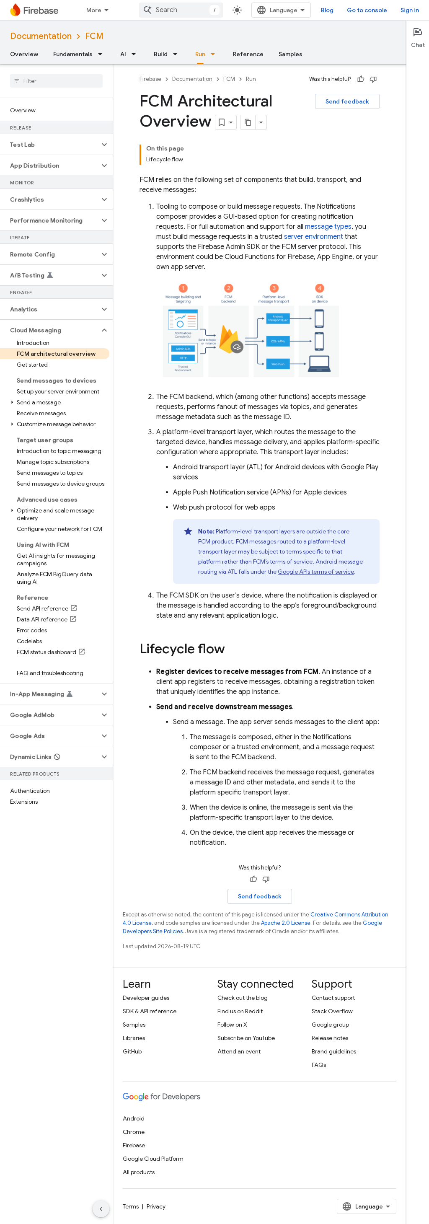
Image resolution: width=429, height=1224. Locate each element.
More (93, 10)
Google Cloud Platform (153, 1158)
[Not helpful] (373, 79)
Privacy (156, 1206)
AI (123, 54)
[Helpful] (360, 79)
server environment (313, 237)
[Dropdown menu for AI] (136, 54)
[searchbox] (56, 81)
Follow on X (232, 1024)
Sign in (410, 10)
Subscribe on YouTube (246, 1038)
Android (134, 1118)
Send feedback (347, 101)
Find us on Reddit (240, 1011)
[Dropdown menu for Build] (178, 54)
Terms (131, 1206)
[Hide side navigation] (101, 1209)
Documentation (41, 36)
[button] (49, 144)
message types (328, 227)
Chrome (134, 1132)
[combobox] (181, 10)
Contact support (333, 997)
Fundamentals (73, 54)
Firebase (150, 79)
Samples (290, 54)
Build (161, 54)
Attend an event (239, 1051)
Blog (327, 10)
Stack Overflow (332, 1011)
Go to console (367, 10)
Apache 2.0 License (285, 922)
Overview (24, 54)
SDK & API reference (149, 1011)
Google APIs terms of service (316, 571)
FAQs (319, 1065)
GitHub (132, 1051)
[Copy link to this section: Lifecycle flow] (233, 650)
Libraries (134, 1038)
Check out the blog (242, 997)
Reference (248, 54)
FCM (94, 36)
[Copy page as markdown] (248, 122)
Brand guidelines (334, 1051)
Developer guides (146, 997)
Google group (330, 1024)
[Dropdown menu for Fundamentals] (103, 54)
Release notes (330, 1038)
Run (200, 54)
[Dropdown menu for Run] (215, 54)
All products (139, 1172)
